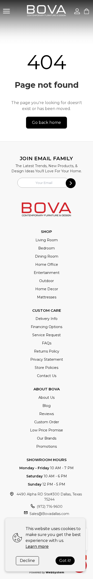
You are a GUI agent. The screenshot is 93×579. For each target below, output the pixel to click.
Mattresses (46, 297)
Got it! (65, 560)
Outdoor (46, 281)
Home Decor (46, 289)
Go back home (46, 122)
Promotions (46, 446)
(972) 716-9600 (49, 506)
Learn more (37, 546)
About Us (46, 397)
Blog (46, 405)
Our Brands (46, 438)
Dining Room (46, 256)
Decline (27, 560)
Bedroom (46, 248)
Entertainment (47, 272)
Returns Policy (46, 351)
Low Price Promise (46, 430)
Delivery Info (46, 318)
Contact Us (46, 376)
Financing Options (46, 327)
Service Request (46, 335)
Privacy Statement (46, 359)
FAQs (46, 343)
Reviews (46, 414)
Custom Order (46, 422)
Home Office (46, 264)
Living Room (46, 240)
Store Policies (46, 367)
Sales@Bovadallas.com (49, 514)
